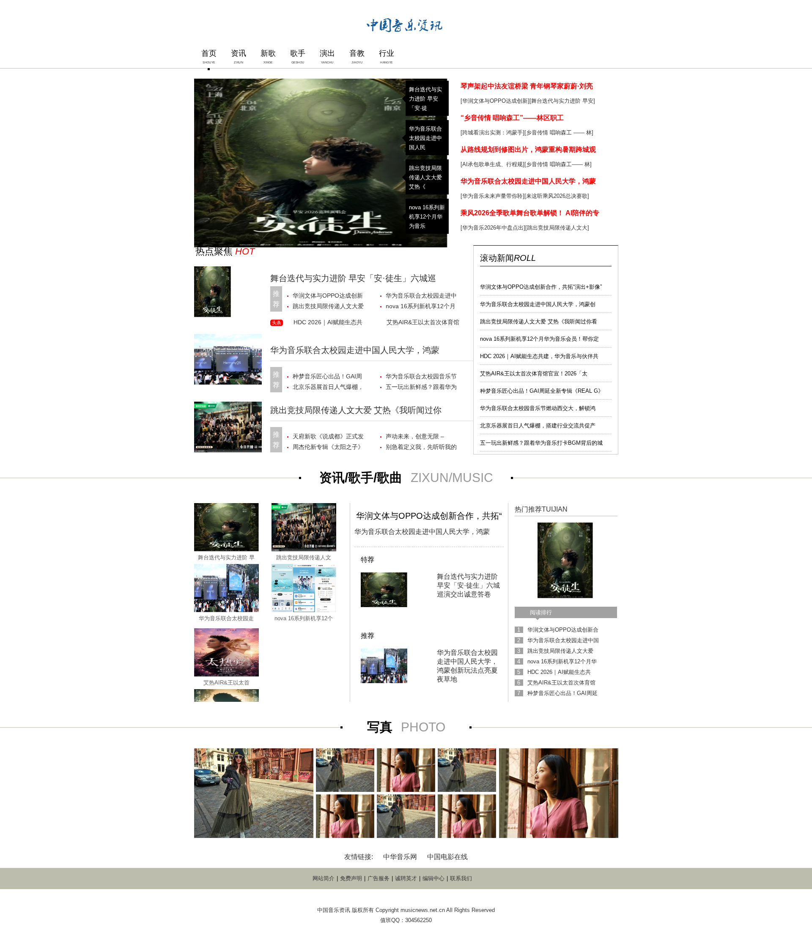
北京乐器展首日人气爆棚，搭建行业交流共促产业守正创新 (328, 387)
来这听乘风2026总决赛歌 (556, 196)
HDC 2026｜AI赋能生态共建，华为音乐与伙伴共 (539, 356)
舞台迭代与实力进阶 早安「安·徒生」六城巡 (353, 278)
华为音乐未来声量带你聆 (492, 196)
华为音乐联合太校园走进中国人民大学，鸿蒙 (528, 181)
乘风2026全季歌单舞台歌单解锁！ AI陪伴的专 (530, 212)
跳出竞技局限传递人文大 (557, 227)
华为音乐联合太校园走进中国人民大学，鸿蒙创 (537, 304)
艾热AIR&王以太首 (226, 682)
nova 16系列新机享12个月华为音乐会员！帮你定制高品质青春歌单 (421, 307)
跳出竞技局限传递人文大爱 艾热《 (425, 177)
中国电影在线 (447, 856)
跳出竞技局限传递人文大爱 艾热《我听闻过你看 (538, 321)
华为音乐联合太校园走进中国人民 (425, 138)
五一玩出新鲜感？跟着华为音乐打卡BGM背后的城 (541, 443)
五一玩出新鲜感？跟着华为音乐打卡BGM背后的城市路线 (422, 387)
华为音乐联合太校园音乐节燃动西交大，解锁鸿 (537, 408)
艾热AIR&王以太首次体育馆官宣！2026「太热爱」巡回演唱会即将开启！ (423, 324)
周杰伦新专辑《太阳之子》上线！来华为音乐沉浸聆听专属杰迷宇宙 (328, 447)
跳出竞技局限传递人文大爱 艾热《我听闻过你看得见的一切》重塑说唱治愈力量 (328, 307)
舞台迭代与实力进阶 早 (226, 557)
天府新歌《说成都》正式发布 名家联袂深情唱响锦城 (328, 437)
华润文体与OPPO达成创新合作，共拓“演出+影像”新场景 (329, 296)
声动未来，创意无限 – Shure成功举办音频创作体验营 (420, 437)
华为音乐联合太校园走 (226, 618)
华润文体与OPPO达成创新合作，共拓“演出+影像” (541, 287)
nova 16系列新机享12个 (303, 618)
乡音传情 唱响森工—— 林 (558, 164)
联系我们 (461, 878)
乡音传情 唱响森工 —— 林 (559, 132)
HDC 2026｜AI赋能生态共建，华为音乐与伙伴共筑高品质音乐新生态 (329, 324)
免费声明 (351, 878)
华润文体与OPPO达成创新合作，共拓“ (429, 515)
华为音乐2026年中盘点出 (493, 227)
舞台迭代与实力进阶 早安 (562, 101)
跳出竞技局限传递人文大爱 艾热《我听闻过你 (356, 410)
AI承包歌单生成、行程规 (492, 164)
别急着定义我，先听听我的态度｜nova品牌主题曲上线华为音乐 (422, 447)
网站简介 (324, 878)
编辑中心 (433, 878)
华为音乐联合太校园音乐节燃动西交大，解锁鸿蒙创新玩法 (421, 377)
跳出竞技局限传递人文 (303, 557)
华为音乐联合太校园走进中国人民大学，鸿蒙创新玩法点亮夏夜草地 (421, 296)
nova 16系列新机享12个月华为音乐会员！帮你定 (539, 339)
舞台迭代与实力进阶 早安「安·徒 (425, 98)
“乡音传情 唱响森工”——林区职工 (512, 117)
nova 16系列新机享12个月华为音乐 (427, 216)
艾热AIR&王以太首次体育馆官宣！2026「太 (533, 373)
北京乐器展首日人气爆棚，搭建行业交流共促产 (537, 425)
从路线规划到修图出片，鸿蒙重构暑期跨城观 (528, 149)
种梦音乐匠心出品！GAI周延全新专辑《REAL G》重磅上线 (327, 377)
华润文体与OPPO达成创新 (495, 101)
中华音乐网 (400, 856)
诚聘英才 (406, 878)
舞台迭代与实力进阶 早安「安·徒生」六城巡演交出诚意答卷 (468, 585)
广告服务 (379, 878)
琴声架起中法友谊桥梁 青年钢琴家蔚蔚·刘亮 (527, 86)
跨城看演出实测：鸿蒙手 (492, 132)
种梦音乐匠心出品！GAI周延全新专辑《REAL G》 (542, 391)
